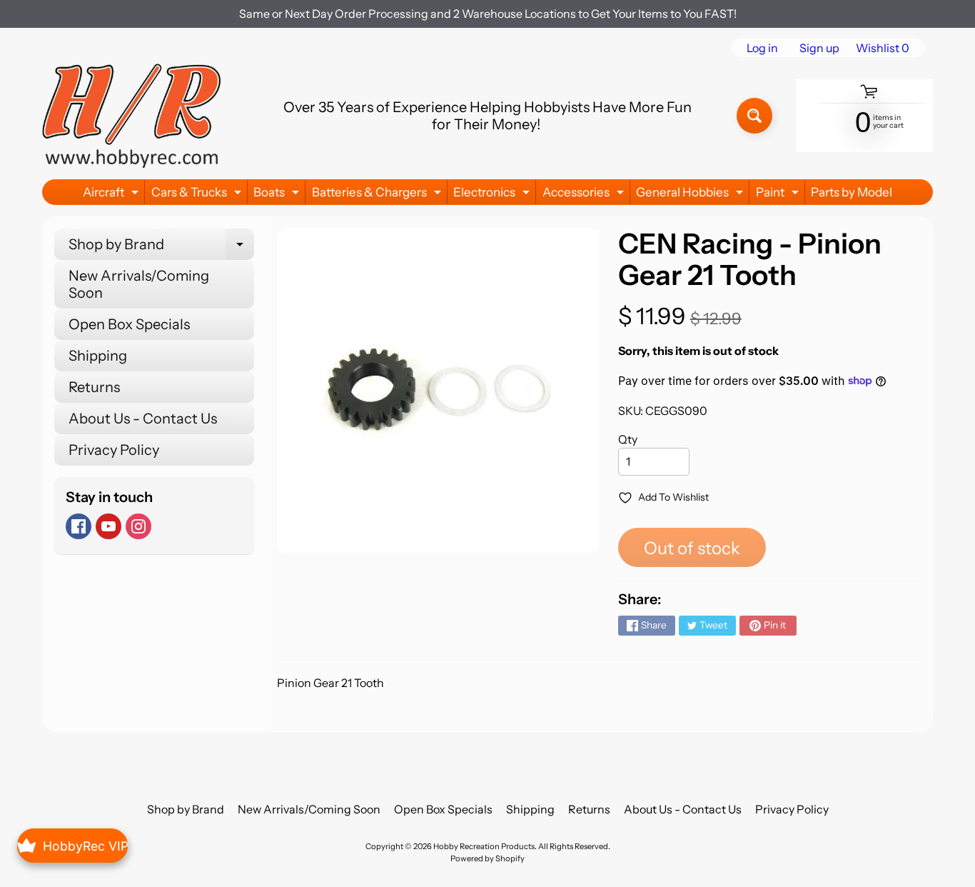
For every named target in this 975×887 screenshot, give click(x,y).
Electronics (493, 194)
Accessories (584, 194)
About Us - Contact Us (143, 418)
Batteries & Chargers (378, 194)
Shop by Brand (161, 248)
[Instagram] (138, 526)
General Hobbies (691, 194)
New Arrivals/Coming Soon (139, 284)
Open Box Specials (129, 324)
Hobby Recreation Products (484, 846)
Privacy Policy (114, 449)
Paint (779, 194)
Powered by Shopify (487, 858)
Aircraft (112, 194)
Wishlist (882, 48)
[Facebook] (78, 526)
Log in (762, 48)
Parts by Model (851, 192)
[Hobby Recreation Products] (131, 116)
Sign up (819, 48)
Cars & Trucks (198, 194)
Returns (94, 387)
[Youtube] (108, 526)
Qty (627, 439)
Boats (278, 194)
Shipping (98, 355)
